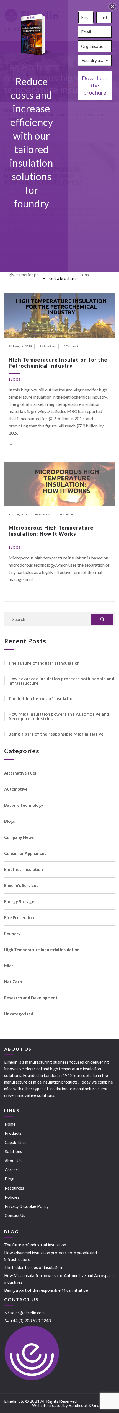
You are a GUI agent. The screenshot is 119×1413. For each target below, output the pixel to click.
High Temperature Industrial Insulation (41, 949)
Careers (12, 1169)
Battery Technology (23, 805)
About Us (13, 1160)
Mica (9, 965)
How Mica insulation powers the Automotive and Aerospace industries (58, 716)
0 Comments (72, 346)
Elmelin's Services (21, 885)
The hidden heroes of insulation (41, 698)
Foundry (12, 933)
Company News (19, 837)
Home (10, 1123)
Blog (9, 1178)
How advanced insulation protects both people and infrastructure (61, 680)
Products (13, 1133)
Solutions (13, 1151)
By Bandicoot (48, 346)
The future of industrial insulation (44, 663)
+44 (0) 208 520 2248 (30, 1320)
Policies (12, 1197)
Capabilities (16, 1142)
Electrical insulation (23, 869)
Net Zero (13, 981)
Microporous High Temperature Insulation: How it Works (51, 531)
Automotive (16, 789)
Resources (14, 1187)
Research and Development (31, 998)
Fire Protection (19, 917)
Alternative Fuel (20, 773)
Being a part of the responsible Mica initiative (56, 734)
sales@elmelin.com (27, 1312)
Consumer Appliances (25, 853)
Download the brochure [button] (95, 85)
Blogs (14, 379)
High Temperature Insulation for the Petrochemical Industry (58, 363)
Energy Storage (19, 901)
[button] (112, 6)
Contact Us (15, 1215)
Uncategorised (18, 1014)
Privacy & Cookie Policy (27, 1206)
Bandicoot (78, 1405)
